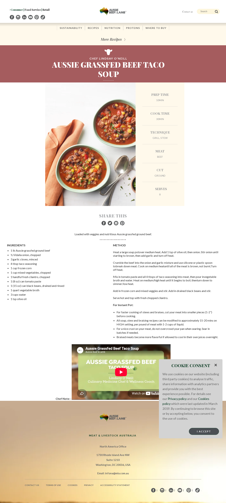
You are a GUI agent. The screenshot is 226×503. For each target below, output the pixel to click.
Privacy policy (177, 399)
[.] (43, 17)
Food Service (33, 9)
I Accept (204, 431)
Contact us (187, 11)
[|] (12, 17)
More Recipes (111, 39)
